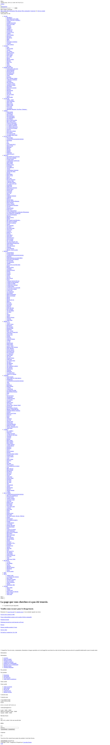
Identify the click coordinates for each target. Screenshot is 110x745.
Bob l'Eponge (10, 327)
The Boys (9, 362)
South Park (9, 359)
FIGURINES (10, 118)
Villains (8, 314)
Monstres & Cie (10, 299)
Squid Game (9, 355)
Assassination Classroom (12, 170)
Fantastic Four (10, 455)
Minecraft (9, 536)
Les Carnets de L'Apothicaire (13, 213)
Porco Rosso (10, 132)
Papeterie (9, 91)
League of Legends (11, 529)
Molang (8, 148)
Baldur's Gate (10, 502)
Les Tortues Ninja (11, 360)
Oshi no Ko (9, 229)
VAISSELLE (10, 113)
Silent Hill (9, 548)
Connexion (32, 11)
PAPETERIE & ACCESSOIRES (15, 258)
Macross (9, 216)
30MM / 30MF (10, 100)
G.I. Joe (8, 341)
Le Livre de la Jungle (12, 289)
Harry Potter (9, 55)
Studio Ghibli (10, 593)
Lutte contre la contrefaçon (10, 679)
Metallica (9, 566)
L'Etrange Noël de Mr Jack (13, 281)
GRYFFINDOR (10, 70)
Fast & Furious (10, 395)
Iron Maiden (9, 563)
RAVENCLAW (10, 73)
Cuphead (9, 508)
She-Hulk (9, 474)
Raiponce (9, 306)
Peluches (9, 89)
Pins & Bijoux (10, 82)
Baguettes (9, 77)
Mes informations (11, 11)
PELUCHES (10, 114)
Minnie (8, 297)
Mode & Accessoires (11, 87)
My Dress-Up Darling (12, 221)
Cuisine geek (10, 590)
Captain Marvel (10, 445)
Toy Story (9, 312)
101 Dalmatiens (10, 262)
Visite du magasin (8, 686)
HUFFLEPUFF (10, 71)
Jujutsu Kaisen (10, 208)
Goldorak (9, 197)
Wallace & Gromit (11, 425)
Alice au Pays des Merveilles (13, 264)
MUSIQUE (9, 37)
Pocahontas (9, 304)
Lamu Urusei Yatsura (12, 210)
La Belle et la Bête (11, 283)
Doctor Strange (10, 451)
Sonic (8, 549)
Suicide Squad (10, 478)
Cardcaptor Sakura (11, 182)
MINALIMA (10, 97)
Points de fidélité (7, 659)
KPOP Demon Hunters (12, 408)
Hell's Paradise (10, 202)
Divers (8, 449)
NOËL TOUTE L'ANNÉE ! (13, 20)
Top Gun (9, 420)
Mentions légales (8, 666)
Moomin (9, 150)
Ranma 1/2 (9, 232)
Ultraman (9, 247)
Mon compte (4, 11)
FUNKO (9, 21)
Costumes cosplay (11, 83)
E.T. (8, 394)
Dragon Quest (10, 513)
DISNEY (9, 25)
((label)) (2, 727)
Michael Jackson (10, 567)
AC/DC (8, 562)
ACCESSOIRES (11, 117)
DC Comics (9, 51)
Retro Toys (9, 62)
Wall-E (8, 316)
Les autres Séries (11, 372)
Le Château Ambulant (12, 125)
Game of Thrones (11, 339)
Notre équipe (7, 688)
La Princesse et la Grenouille (13, 287)
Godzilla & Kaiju (11, 398)
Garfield (8, 340)
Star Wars (9, 66)
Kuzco (8, 279)
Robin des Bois (10, 308)
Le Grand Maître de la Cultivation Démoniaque (18, 212)
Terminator (9, 418)
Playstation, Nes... (11, 543)
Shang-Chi (9, 472)
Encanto (8, 272)
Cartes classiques (11, 582)
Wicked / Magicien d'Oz (12, 426)
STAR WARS (10, 376)
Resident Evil (10, 545)
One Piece (9, 227)
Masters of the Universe (12, 347)
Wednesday (9, 371)
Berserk (8, 173)
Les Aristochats (10, 291)
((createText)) (11, 729)
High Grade (9, 102)
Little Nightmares (11, 530)
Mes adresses (18, 11)
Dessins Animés (10, 52)
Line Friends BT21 (11, 144)
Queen (8, 570)
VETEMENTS (10, 167)
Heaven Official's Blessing (13, 201)
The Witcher (9, 367)
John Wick (9, 404)
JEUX (8, 40)
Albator (8, 168)
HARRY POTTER (11, 23)
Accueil (5, 16)
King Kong (9, 406)
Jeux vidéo (9, 56)
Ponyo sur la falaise (11, 131)
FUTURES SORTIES (12, 41)
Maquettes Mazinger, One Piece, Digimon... (17, 109)
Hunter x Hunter (10, 204)
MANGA (9, 36)
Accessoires (9, 108)
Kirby (8, 143)
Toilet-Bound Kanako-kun (13, 243)
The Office (9, 364)
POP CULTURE (11, 24)
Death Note (9, 186)
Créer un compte (41, 11)
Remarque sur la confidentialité (11, 664)
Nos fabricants (7, 677)
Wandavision (10, 487)
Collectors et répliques (12, 79)
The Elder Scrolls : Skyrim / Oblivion (15, 516)
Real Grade (9, 106)
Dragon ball (9, 190)
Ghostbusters (10, 397)
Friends (8, 336)
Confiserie (9, 81)
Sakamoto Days (10, 237)
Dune (8, 393)
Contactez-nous (7, 690)
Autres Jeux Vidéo (11, 559)
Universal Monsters (11, 424)
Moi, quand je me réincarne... (13, 220)
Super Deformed (10, 101)
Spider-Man (9, 476)
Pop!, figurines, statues (12, 78)
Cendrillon (9, 268)
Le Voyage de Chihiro (12, 124)
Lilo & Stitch (10, 293)
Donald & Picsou (11, 270)
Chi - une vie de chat (11, 183)
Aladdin (8, 263)
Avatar (8, 383)
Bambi (8, 266)
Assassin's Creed (11, 499)
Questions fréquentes (8, 667)
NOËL (8, 75)
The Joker (9, 482)
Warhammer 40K (11, 585)
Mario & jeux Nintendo (12, 532)
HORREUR (9, 379)
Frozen (8, 275)
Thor (8, 483)
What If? (9, 489)
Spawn (8, 475)
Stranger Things (10, 358)
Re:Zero (8, 233)
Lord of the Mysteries (12, 214)
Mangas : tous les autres (12, 250)
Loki (8, 467)
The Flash (9, 481)
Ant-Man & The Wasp (12, 435)
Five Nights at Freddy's (12, 520)
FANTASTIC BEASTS (12, 68)
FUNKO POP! (10, 159)
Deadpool (9, 448)
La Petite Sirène (10, 286)
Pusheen (9, 151)
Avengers (9, 437)
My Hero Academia (11, 222)
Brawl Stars (9, 505)
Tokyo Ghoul (10, 244)
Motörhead (9, 568)
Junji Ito (8, 206)
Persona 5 (9, 541)
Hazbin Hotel (10, 343)
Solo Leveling (10, 239)
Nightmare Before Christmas (13, 410)
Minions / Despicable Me (12, 409)
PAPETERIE (10, 112)
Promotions (6, 675)
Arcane (8, 322)
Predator (9, 412)
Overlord (9, 231)
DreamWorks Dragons (12, 391)
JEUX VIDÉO (10, 35)
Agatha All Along (11, 433)
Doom (8, 512)
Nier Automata (10, 225)
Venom (8, 486)
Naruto (8, 224)
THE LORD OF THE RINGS (14, 378)
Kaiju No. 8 (9, 209)
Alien (8, 382)
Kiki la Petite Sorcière (12, 120)
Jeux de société (10, 94)
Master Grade (10, 104)
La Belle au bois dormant (12, 282)
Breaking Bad (10, 328)
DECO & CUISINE (11, 158)
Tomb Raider (10, 553)
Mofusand (9, 147)
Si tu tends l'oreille (11, 133)
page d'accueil (11, 612)
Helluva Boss (10, 344)
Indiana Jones (10, 402)
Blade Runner (10, 386)
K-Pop (8, 564)
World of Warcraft (11, 555)
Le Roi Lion (9, 290)
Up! (7, 313)
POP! (8, 47)
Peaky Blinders (10, 348)
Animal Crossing (11, 498)
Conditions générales (8, 662)
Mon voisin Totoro (11, 121)
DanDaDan (9, 185)
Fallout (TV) (10, 335)
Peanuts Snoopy (10, 349)
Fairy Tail (9, 193)
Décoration (9, 86)
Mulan (8, 301)
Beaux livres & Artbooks (12, 591)
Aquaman (9, 436)
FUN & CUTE (10, 32)
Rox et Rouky (10, 309)
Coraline (9, 387)
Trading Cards (10, 575)
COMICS (9, 28)
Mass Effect (9, 533)
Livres (8, 96)
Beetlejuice (9, 385)
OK (16, 8)
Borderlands (9, 503)
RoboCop (9, 414)
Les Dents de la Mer (11, 390)
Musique (9, 60)
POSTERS (9, 166)
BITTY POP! (10, 48)
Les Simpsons (10, 354)
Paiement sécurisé (8, 660)
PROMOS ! (9, 17)
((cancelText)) (4, 729)
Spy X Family (10, 240)
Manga (8, 58)
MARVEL (9, 432)
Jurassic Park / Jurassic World (14, 405)
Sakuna (8, 547)
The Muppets (10, 363)
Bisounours (9, 140)
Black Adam (9, 440)
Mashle (8, 218)
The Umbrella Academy (12, 366)
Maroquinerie (10, 90)
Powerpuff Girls (10, 351)
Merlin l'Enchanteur (11, 294)
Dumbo (8, 271)
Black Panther (10, 441)
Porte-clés (9, 93)
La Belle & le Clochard (12, 285)
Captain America (11, 444)
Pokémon (9, 544)
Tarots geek (9, 594)
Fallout (8, 517)
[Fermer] (4, 597)
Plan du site (6, 689)
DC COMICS (10, 431)
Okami (8, 540)
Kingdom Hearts (10, 526)
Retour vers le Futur (11, 413)
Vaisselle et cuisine (11, 85)
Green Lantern (10, 456)
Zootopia (9, 318)
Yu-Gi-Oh (9, 556)
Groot (8, 458)
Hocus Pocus (10, 278)
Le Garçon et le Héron (12, 128)
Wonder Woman (10, 490)
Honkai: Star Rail (11, 525)
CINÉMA (9, 27)
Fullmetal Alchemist (11, 195)
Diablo (8, 510)
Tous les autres (10, 571)
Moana (8, 298)
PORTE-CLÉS (10, 164)
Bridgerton (9, 329)
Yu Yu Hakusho (10, 248)
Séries (8, 63)
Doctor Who (9, 333)
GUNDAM (9, 31)
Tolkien (8, 589)
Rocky (8, 416)
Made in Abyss (10, 217)
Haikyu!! (9, 198)
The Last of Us (10, 551)
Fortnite (8, 521)
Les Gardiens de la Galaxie (13, 466)
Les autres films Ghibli (12, 135)
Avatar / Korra (10, 324)
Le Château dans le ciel (12, 127)
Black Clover (10, 175)
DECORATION (10, 116)
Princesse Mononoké (11, 123)
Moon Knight (10, 470)
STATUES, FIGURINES (13, 259)
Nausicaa (9, 129)
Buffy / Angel (10, 331)
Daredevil (9, 447)
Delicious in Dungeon (12, 187)
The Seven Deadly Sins (12, 241)
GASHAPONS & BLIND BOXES (15, 139)
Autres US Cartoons (11, 374)
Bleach (8, 177)
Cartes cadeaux (10, 44)
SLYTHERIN (10, 74)
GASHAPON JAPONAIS (13, 160)
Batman (8, 439)
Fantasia (8, 274)
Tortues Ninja (10, 421)
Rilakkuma (9, 152)
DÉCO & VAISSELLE (12, 495)
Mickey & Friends (11, 295)
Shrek (8, 417)
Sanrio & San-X (10, 154)
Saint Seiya (9, 236)
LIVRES (9, 43)
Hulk (8, 462)
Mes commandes (26, 11)
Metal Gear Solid (11, 535)
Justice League (10, 464)
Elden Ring (9, 514)
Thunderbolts (10, 485)
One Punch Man (10, 228)
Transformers (10, 368)
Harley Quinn (10, 459)
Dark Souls (9, 509)
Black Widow (10, 443)
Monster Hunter (10, 539)
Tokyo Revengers (11, 245)
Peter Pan (9, 302)
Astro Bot (9, 501)
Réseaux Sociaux (8, 692)
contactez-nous (19, 612)
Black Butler (10, 174)
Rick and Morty (10, 352)
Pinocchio (9, 305)
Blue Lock (9, 178)
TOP (2, 743)
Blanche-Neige (10, 267)
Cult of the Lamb (11, 506)
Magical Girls (10, 145)
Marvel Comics (10, 59)
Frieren (8, 194)
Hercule (8, 277)
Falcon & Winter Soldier (12, 453)
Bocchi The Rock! (11, 179)
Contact (2, 4)
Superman (9, 479)
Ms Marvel (9, 471)
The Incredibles (10, 310)
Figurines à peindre (11, 579)
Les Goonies (10, 399)
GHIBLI (9, 33)
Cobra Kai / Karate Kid (12, 332)
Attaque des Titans (11, 171)
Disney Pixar (10, 54)
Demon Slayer (10, 189)
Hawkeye (9, 460)
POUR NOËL (10, 260)
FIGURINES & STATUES (13, 156)
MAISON (9, 256)
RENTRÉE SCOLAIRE (12, 19)
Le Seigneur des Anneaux (13, 576)
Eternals (8, 452)
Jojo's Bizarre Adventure (12, 205)
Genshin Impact (10, 522)
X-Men (8, 491)
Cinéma (8, 50)
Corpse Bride (10, 389)
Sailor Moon (9, 235)
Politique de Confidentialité (10, 663)
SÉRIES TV (10, 29)
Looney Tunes (10, 345)
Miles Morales (10, 468)
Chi (7, 141)
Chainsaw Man (10, 181)
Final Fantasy (10, 518)
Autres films (9, 320)
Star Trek (9, 356)
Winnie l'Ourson (10, 317)
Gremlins (9, 401)
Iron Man (9, 463)
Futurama (9, 337)
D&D (8, 39)
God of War (9, 524)
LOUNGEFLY (10, 252)
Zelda (8, 558)
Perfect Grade (10, 105)
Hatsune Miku (10, 200)
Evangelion (9, 191)
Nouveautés (6, 676)
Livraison (6, 658)
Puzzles (8, 583)
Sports (8, 64)
